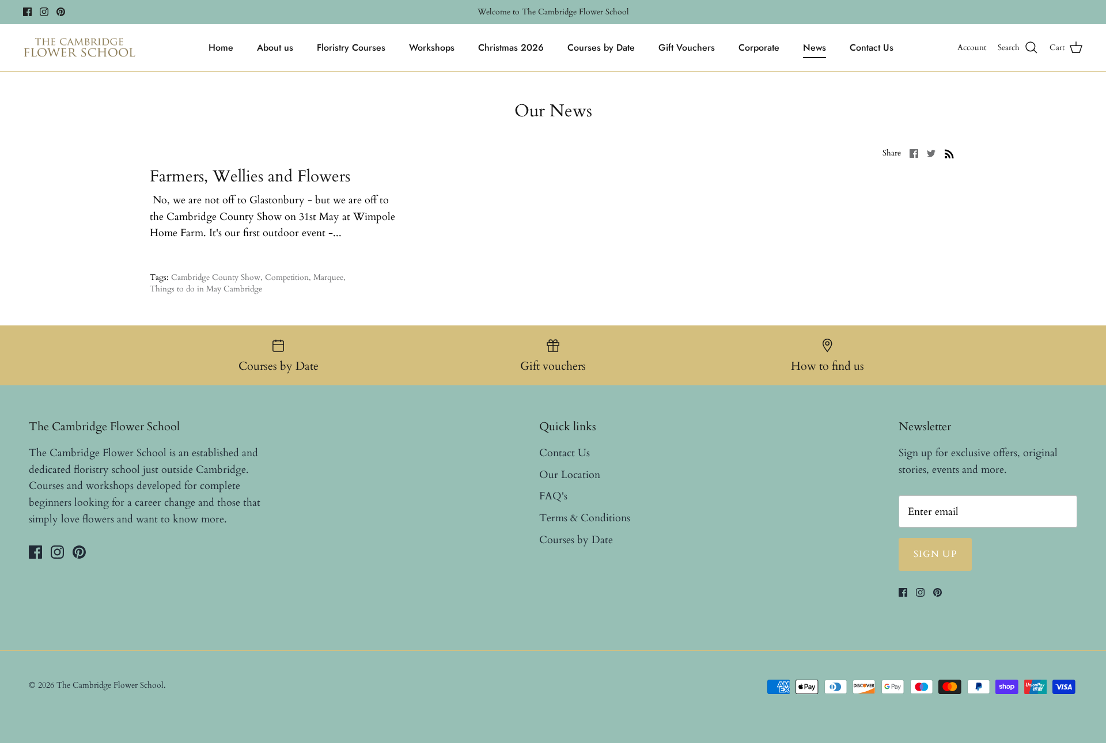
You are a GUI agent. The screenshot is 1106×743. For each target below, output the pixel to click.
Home (221, 47)
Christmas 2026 (511, 47)
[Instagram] (44, 11)
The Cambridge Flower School (110, 685)
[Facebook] (27, 11)
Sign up (935, 554)
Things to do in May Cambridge (206, 288)
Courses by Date (601, 47)
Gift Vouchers (686, 47)
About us (275, 47)
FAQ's (553, 496)
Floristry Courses (351, 47)
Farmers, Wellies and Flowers (250, 176)
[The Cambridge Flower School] (79, 48)
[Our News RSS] (949, 153)
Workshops (431, 47)
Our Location (569, 475)
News (814, 47)
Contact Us (871, 47)
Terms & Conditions (584, 518)
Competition (287, 277)
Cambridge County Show (215, 277)
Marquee (328, 277)
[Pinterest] (60, 11)
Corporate (758, 47)
